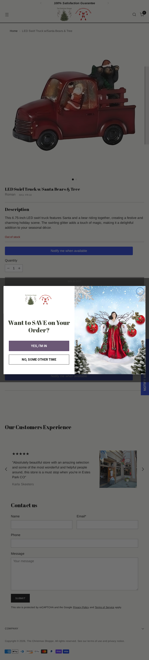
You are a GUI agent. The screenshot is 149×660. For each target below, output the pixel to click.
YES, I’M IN (39, 346)
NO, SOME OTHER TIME (39, 359)
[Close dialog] (140, 291)
